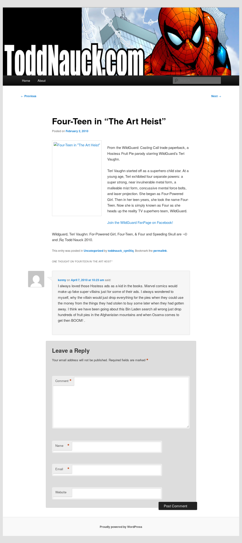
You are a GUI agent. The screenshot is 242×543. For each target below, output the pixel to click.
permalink (160, 250)
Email (62, 469)
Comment (63, 381)
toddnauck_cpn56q (121, 250)
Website (60, 492)
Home (26, 80)
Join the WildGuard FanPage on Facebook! (140, 222)
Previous (28, 96)
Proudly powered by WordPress (121, 527)
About (42, 80)
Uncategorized (93, 250)
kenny (62, 280)
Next (216, 96)
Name (62, 445)
